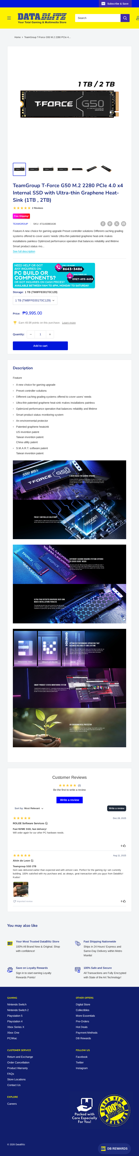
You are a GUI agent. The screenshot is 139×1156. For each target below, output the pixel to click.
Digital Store (83, 1004)
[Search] (125, 18)
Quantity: (19, 334)
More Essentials (85, 1015)
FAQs (10, 1073)
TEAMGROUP (20, 223)
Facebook (82, 1056)
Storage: (35, 292)
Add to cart (40, 345)
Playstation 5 (14, 1015)
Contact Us (14, 1085)
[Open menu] (9, 18)
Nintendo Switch (16, 1004)
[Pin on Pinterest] (109, 223)
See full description (24, 251)
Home (17, 37)
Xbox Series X (15, 1026)
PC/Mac (12, 1038)
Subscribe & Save (118, 3)
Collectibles (82, 1010)
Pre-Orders (82, 1021)
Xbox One (13, 1032)
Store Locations (16, 1079)
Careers (12, 1103)
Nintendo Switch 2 (18, 1010)
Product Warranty (17, 1068)
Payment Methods (87, 1032)
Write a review (69, 799)
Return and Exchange (20, 1056)
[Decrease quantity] (31, 334)
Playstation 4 (14, 1021)
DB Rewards (83, 1038)
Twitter (80, 1062)
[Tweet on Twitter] (116, 223)
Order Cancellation (18, 1062)
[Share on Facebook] (103, 223)
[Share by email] (123, 223)
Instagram (82, 1068)
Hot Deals (82, 1026)
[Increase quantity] (50, 334)
